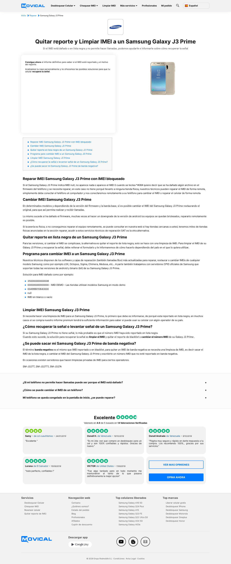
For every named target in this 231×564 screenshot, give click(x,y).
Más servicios (127, 5)
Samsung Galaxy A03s (129, 524)
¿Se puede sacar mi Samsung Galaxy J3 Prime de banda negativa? (64, 166)
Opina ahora (176, 477)
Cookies (141, 558)
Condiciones (118, 558)
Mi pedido (166, 5)
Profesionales (149, 5)
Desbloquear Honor (175, 521)
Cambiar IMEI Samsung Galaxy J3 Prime (50, 146)
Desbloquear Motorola (177, 513)
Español (193, 5)
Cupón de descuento (82, 524)
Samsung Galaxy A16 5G (130, 502)
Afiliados (76, 521)
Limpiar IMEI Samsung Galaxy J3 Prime (50, 158)
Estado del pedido (80, 510)
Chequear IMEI (88, 5)
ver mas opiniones (176, 464)
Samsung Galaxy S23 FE (130, 513)
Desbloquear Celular (62, 5)
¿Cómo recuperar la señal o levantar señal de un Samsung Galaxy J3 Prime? (69, 162)
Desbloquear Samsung (177, 510)
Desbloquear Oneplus (176, 517)
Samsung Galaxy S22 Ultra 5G (133, 517)
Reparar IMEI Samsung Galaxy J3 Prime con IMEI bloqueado (60, 142)
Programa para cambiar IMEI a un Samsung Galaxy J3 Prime (60, 154)
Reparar (33, 15)
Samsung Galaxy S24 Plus (131, 506)
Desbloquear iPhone (176, 506)
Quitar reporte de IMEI (35, 513)
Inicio (23, 15)
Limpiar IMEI (109, 5)
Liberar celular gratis (176, 502)
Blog (74, 513)
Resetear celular (32, 510)
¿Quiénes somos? (80, 506)
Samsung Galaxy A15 (129, 510)
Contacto (76, 502)
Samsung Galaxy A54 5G (131, 521)
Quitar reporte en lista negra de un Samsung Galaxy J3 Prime (61, 150)
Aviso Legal (131, 558)
